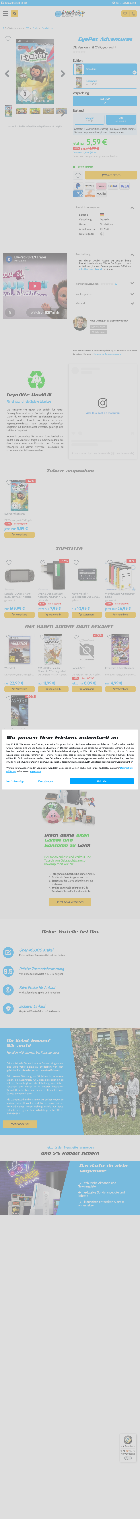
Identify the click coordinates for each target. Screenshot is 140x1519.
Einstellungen (45, 781)
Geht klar (102, 781)
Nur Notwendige (15, 781)
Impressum (35, 771)
